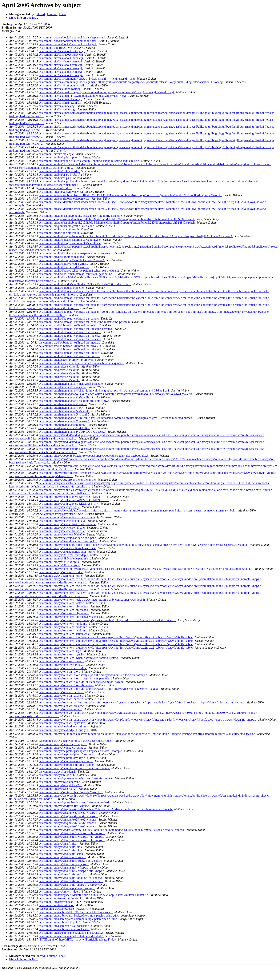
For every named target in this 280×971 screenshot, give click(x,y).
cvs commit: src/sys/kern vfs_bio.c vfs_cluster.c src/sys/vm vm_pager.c (81, 681)
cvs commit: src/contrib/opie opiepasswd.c (64, 198)
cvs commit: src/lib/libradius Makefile (61, 287)
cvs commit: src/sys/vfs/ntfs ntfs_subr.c (62, 857)
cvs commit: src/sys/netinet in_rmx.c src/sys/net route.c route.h (76, 740)
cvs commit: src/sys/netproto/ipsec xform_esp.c (67, 754)
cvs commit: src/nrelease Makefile (59, 366)
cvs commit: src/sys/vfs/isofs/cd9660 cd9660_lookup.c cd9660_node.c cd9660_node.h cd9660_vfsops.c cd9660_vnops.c (112, 829)
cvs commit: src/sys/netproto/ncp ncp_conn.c (66, 761)
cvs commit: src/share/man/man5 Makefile (64, 411)
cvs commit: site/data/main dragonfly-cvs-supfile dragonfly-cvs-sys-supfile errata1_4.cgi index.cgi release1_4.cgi (106, 92)
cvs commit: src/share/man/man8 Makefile (64, 428)
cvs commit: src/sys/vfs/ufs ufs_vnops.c (63, 884)
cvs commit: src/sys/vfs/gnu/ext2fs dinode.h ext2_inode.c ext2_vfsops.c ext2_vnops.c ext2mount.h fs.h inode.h (106, 809)
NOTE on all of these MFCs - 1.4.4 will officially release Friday (78, 939)
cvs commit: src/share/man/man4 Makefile (64, 397)
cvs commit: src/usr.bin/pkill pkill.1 (60, 922)
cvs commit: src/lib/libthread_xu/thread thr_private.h (70, 346)
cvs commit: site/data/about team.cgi (61, 61)
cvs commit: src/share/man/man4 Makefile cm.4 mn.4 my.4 (74, 400)
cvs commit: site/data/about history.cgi (62, 51)
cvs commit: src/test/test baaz (56, 901)
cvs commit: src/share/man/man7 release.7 (64, 421)
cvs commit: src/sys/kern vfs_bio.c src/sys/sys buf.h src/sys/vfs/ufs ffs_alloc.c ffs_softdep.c (93, 675)
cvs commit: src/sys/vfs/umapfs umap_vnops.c (67, 888)
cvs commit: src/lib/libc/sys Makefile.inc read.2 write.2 (72, 260)
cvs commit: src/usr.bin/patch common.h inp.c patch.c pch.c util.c (78, 919)
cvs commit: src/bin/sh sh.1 (55, 188)
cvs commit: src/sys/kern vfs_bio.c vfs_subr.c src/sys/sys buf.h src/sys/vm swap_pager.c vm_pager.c (99, 688)
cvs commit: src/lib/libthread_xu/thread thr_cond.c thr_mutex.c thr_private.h (84, 322)
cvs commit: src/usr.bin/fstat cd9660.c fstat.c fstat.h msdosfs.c (76, 912)
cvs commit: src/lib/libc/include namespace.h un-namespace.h (76, 253)
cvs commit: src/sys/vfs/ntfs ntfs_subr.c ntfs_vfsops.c (70, 860)
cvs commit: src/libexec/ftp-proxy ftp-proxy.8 (66, 359)
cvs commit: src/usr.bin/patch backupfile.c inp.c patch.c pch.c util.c (79, 915)
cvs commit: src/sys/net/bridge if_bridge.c (64, 726)
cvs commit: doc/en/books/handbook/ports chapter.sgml (72, 37)
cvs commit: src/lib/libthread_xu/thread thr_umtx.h (69, 356)
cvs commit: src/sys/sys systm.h (58, 788)
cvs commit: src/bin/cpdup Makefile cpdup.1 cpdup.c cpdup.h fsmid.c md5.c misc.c (89, 160)
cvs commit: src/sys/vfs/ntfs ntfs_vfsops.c (64, 864)
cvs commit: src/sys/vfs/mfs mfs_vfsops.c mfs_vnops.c (72, 833)
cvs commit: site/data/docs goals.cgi (60, 88)
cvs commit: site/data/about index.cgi (61, 54)
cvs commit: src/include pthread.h (59, 229)
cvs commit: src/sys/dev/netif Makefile (62, 534)
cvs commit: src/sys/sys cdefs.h (57, 771)
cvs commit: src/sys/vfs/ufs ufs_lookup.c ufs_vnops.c (71, 877)
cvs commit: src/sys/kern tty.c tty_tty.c (62, 664)
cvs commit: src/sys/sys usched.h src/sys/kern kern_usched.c (75, 802)
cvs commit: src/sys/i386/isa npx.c (59, 561)
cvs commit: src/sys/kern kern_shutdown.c (64, 633)
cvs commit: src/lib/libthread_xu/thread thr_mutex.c (70, 332)
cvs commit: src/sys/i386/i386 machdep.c (64, 555)
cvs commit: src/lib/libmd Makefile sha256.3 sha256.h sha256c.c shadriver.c (85, 284)
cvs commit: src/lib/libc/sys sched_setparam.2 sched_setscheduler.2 (79, 270)
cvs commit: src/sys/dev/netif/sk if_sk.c (62, 520)
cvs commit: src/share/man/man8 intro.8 (63, 424)
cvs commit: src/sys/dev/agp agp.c (59, 507)
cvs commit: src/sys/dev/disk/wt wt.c (61, 513)
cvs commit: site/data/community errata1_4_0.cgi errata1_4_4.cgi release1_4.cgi (87, 78)
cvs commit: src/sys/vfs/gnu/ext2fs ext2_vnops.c (68, 819)
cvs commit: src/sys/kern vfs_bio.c (60, 671)
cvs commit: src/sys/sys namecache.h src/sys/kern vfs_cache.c (76, 778)
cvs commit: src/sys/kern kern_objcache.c (64, 606)
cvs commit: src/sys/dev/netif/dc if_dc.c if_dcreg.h (69, 517)
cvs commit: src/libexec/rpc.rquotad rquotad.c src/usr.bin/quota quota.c (81, 363)
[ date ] (63, 14)
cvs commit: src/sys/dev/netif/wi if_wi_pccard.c (67, 524)
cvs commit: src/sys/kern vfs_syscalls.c (62, 723)
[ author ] (52, 14)
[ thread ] (41, 14)
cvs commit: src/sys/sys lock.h (57, 775)
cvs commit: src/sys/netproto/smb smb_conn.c (66, 764)
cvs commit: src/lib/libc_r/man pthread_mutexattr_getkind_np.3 (77, 274)
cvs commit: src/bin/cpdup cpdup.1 (60, 157)
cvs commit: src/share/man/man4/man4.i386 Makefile (71, 383)
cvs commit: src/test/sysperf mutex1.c (61, 898)
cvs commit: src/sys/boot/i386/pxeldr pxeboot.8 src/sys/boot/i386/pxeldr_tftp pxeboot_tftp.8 (94, 455)
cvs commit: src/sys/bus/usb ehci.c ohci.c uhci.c (67, 479)
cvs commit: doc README (56, 47)
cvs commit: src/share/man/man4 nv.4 (61, 407)
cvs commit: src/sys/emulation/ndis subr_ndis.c (67, 551)
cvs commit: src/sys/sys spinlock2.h (60, 785)
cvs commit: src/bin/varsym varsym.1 (61, 191)
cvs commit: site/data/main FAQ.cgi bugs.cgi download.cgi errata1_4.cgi (83, 95)
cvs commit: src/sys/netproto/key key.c (62, 757)
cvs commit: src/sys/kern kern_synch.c (62, 654)
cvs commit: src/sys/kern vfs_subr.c (60, 709)
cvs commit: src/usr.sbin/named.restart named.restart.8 (71, 936)
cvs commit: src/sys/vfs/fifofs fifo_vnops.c (64, 805)
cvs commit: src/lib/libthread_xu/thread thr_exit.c (68, 325)
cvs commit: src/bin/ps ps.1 (55, 174)
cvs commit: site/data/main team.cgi (60, 99)
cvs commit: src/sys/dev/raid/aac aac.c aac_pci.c (68, 537)
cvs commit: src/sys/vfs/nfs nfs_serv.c (61, 853)
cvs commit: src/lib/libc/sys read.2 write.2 (64, 263)
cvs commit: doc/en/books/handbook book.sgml (68, 40)
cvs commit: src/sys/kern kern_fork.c (61, 572)
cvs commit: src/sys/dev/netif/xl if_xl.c (62, 527)
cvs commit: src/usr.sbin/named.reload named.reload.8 (71, 932)
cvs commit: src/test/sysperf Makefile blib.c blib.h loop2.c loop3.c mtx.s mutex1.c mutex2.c (94, 895)
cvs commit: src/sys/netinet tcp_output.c (63, 744)
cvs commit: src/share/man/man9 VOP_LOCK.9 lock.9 (72, 431)
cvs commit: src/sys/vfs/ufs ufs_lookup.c (63, 874)
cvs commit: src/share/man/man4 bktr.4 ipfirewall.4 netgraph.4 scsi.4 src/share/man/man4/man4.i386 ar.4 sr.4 (104, 390)
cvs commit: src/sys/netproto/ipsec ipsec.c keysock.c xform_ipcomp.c (80, 751)
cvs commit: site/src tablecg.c (56, 154)
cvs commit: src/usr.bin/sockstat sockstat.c (64, 925)
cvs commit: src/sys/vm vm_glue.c (60, 891)
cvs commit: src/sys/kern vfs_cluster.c (61, 705)
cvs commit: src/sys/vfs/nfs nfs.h (58, 843)
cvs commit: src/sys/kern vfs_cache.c (61, 692)
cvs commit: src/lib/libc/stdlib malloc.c (62, 256)
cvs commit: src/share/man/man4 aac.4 (62, 387)
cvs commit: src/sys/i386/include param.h (64, 558)
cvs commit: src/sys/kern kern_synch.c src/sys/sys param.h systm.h (79, 657)
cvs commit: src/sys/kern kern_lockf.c (62, 603)
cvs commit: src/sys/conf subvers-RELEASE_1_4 (69, 503)
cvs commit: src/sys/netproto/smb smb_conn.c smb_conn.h (74, 768)
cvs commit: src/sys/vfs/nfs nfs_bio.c (61, 847)
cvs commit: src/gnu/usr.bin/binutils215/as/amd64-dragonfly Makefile (80, 215)
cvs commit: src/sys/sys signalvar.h (60, 781)
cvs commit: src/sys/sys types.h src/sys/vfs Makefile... (71, 792)
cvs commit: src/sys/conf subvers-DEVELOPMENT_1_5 (74, 496)
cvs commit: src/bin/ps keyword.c (59, 171)
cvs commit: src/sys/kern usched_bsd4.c (63, 668)
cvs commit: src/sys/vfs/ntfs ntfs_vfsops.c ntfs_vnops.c (72, 871)
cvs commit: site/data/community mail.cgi (64, 85)
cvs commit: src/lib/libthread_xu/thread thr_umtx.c (69, 352)
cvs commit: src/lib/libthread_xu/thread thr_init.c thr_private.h (76, 328)
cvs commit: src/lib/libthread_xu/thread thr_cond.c (69, 318)
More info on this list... (23, 17)
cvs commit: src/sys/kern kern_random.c (63, 623)
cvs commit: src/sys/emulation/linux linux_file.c (67, 548)
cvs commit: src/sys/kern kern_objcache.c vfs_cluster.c (72, 616)
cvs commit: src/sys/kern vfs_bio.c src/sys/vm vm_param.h (74, 678)
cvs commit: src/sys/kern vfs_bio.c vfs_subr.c (66, 685)
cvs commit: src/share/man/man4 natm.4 (63, 404)
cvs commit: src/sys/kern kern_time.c (61, 661)
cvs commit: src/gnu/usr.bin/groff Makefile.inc (67, 226)
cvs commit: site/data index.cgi (57, 106)
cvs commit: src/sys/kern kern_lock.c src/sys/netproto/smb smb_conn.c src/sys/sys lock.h (92, 599)
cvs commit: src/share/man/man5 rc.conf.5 (64, 414)
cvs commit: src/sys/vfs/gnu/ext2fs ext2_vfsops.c (68, 812)
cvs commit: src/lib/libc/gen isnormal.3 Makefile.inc (70, 239)
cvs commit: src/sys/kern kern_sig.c (60, 651)
